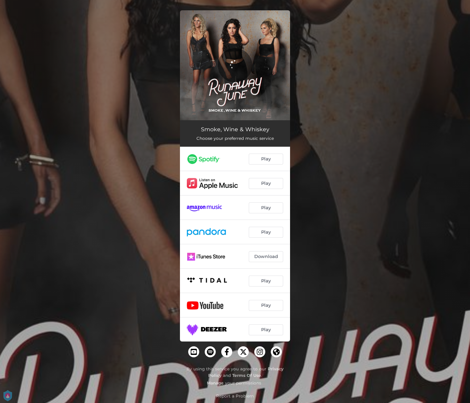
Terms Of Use (246, 375)
